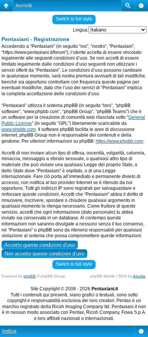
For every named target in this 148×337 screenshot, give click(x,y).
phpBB (30, 276)
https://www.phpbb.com (119, 141)
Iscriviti (24, 5)
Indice (9, 331)
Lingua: (80, 30)
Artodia (139, 276)
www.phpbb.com (19, 129)
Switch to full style (74, 19)
